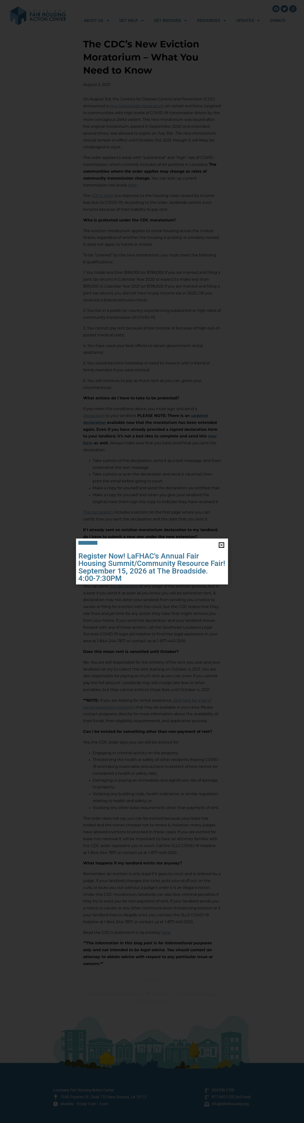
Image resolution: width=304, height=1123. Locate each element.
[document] (152, 561)
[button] (221, 545)
